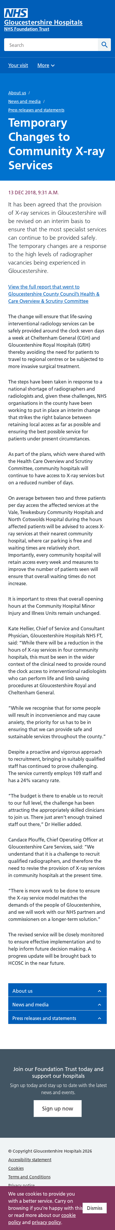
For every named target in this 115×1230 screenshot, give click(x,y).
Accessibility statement (29, 1159)
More (45, 67)
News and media (24, 101)
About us (17, 93)
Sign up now (57, 1108)
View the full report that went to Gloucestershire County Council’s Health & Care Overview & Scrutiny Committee (54, 294)
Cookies (16, 1168)
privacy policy (46, 1222)
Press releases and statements (36, 110)
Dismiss (94, 1208)
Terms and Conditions (29, 1177)
